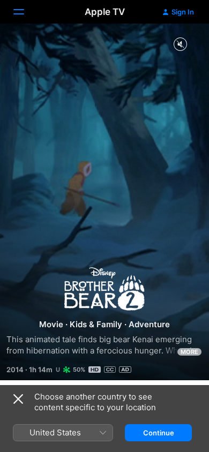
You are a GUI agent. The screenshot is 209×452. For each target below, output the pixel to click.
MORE (189, 352)
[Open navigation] (25, 12)
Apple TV (105, 11)
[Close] (18, 399)
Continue (158, 432)
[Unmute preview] (180, 44)
